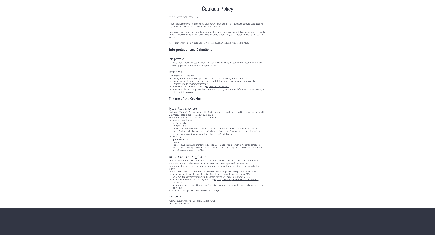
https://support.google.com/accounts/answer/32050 (232, 174)
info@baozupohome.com (187, 203)
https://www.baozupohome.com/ (217, 86)
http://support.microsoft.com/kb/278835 (236, 176)
